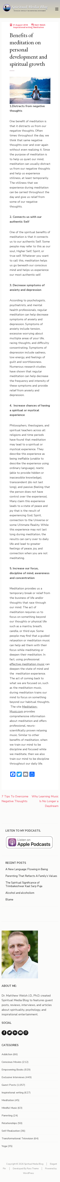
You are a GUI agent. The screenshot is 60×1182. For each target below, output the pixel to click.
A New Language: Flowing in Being (26, 869)
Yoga (4, 1146)
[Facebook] (4, 1032)
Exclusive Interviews (13, 1077)
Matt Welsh (39, 25)
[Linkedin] (14, 1032)
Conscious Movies (11, 1062)
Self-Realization (11, 1131)
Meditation (38, 27)
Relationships (9, 1123)
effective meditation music (27, 664)
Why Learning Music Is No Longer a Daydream (45, 801)
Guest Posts (9, 1085)
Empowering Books (13, 1069)
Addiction (7, 1054)
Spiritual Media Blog (33, 1164)
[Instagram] (25, 1032)
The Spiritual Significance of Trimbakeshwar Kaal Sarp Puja (23, 884)
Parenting (7, 1115)
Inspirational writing (22, 27)
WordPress (28, 1173)
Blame (9, 899)
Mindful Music (9, 1108)
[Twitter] (9, 1032)
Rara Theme (33, 1168)
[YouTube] (20, 1032)
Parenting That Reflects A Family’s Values (31, 876)
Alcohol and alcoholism (19, 893)
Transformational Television (17, 1138)
